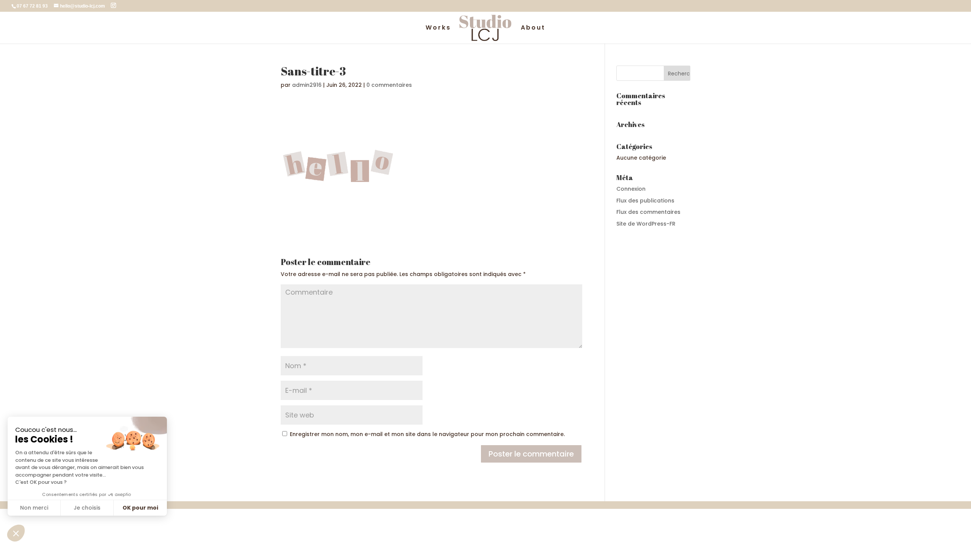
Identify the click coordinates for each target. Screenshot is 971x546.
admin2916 (307, 85)
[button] (16, 533)
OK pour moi (140, 507)
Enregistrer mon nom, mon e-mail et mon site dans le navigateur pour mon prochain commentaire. (427, 434)
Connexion (631, 189)
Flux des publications (645, 200)
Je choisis (87, 507)
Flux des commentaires (648, 212)
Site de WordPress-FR (646, 224)
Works (438, 28)
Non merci (34, 507)
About (533, 28)
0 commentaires (389, 85)
